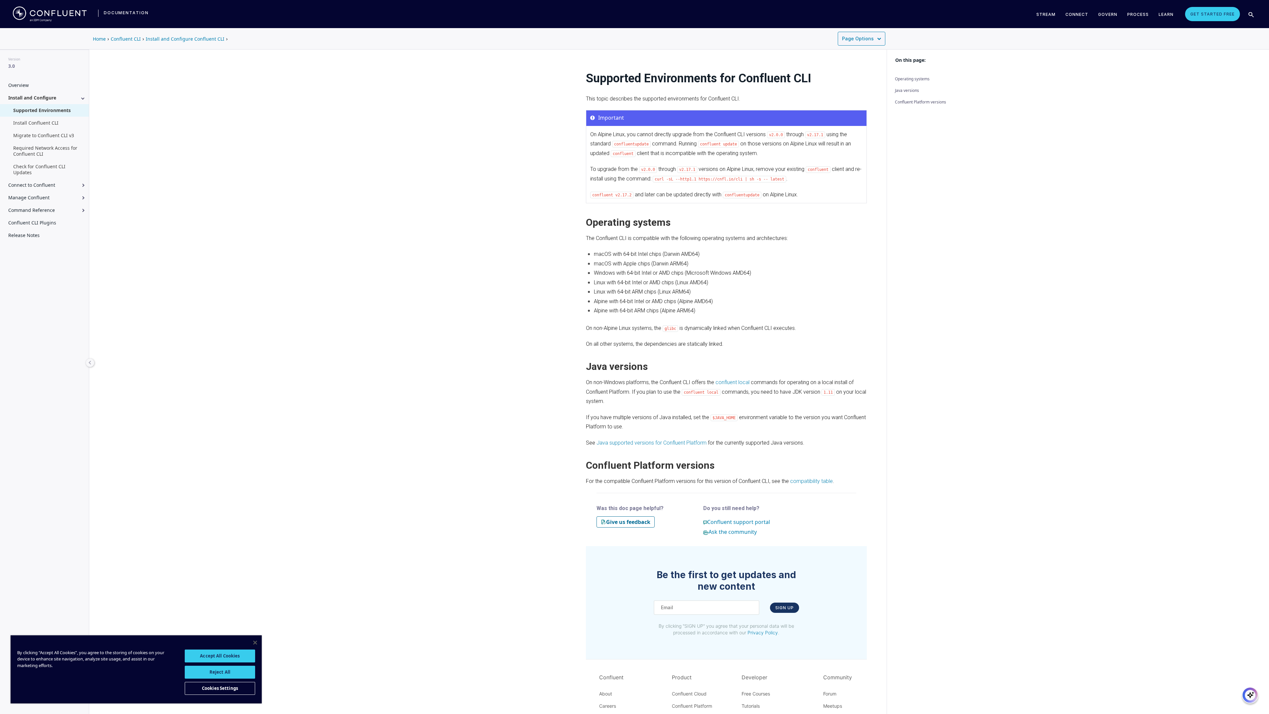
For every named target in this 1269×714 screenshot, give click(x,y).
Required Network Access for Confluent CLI (45, 151)
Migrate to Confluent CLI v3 (43, 135)
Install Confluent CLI (35, 123)
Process (1138, 14)
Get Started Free (1212, 14)
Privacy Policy (763, 632)
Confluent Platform (692, 706)
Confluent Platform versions (920, 102)
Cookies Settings (220, 688)
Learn (1166, 14)
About (605, 693)
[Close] (255, 643)
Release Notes (24, 235)
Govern (1107, 14)
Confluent (611, 677)
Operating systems (912, 79)
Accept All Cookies (220, 656)
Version (14, 59)
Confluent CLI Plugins (32, 222)
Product (682, 677)
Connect (1076, 14)
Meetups (832, 706)
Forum (829, 693)
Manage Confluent (29, 197)
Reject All (220, 672)
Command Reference (31, 210)
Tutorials (751, 706)
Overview (18, 85)
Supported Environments (42, 110)
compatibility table (811, 481)
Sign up (784, 607)
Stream (1046, 14)
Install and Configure (32, 98)
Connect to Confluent (31, 185)
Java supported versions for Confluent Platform (651, 443)
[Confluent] (50, 14)
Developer (754, 677)
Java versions (907, 90)
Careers (607, 706)
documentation (126, 12)
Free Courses (756, 693)
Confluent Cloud (689, 693)
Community (837, 677)
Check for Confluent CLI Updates (39, 169)
